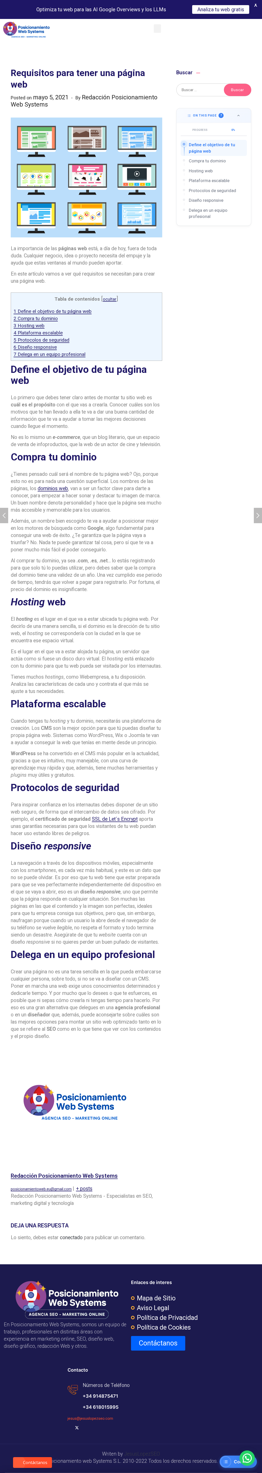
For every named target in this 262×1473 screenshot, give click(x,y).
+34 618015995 (100, 1407)
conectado (71, 1237)
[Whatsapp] (126, 1428)
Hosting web (29, 326)
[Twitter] (77, 1428)
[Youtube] (85, 1428)
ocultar (109, 299)
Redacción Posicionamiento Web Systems (64, 1176)
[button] (157, 28)
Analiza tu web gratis (220, 9)
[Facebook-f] (69, 1428)
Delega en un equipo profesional (49, 354)
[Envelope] (118, 1428)
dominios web (53, 488)
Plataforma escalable (38, 333)
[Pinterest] (110, 1428)
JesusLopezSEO (142, 1454)
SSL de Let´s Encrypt (115, 819)
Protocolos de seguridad (41, 340)
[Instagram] (93, 1428)
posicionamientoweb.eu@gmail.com (41, 1189)
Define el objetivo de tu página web (53, 311)
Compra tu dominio (36, 318)
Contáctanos (35, 1462)
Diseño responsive (35, 347)
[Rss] (101, 1428)
